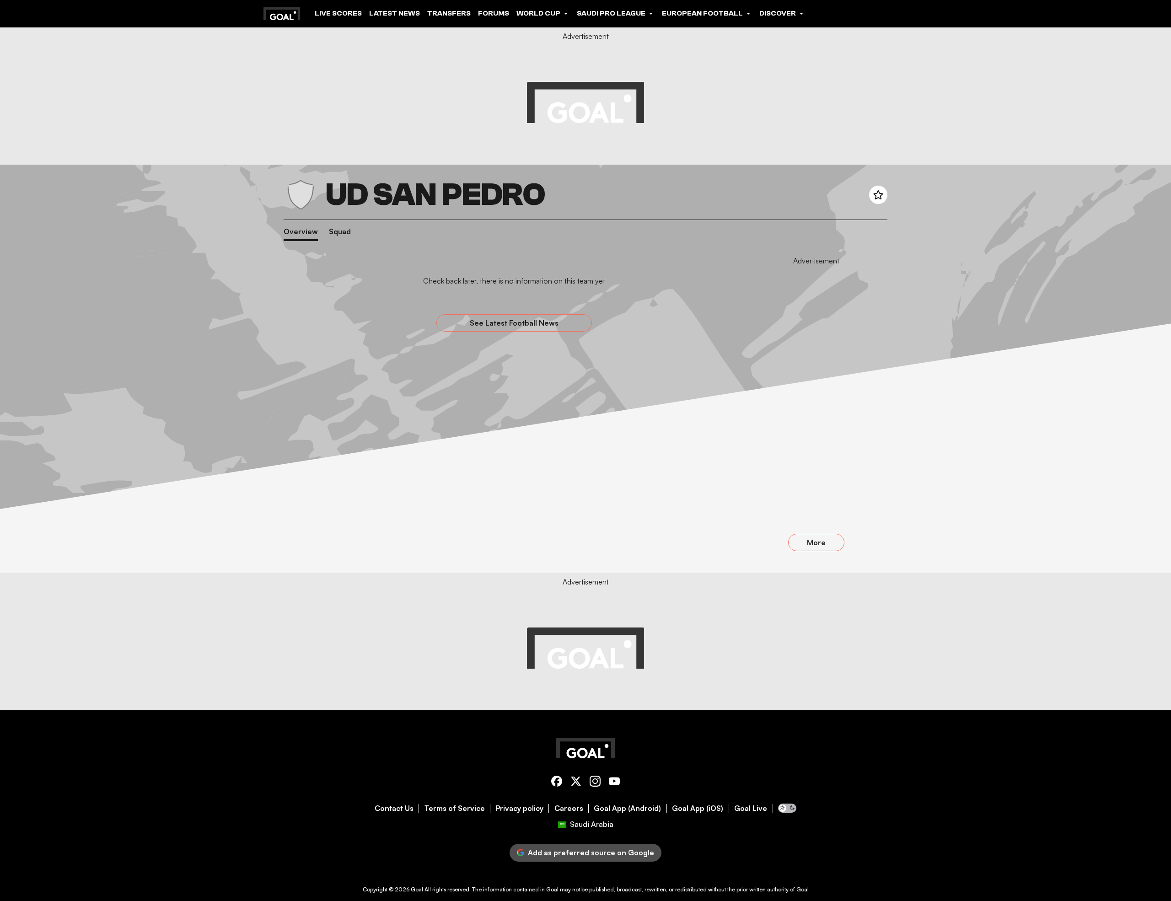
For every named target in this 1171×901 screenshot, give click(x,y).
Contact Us (394, 808)
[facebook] (556, 783)
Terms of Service (454, 808)
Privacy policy (519, 808)
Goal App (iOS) (697, 808)
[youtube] (614, 783)
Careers (568, 808)
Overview (301, 231)
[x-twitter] (576, 783)
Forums (493, 13)
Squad (340, 231)
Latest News (394, 13)
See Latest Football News (514, 322)
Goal (417, 889)
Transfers (449, 13)
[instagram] (595, 783)
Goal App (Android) (627, 808)
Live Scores (338, 13)
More (816, 542)
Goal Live (750, 808)
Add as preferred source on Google (591, 852)
